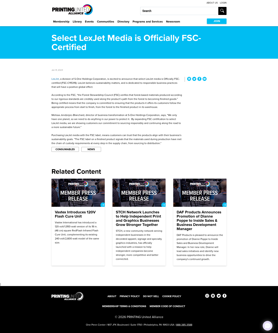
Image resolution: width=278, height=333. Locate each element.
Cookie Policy (171, 296)
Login (223, 2)
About (111, 296)
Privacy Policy (130, 296)
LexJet (55, 79)
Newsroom (173, 21)
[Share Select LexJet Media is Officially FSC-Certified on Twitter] (194, 79)
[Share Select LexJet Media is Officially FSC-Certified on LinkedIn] (189, 79)
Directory (123, 21)
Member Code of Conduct (167, 306)
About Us (212, 2)
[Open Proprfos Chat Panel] (267, 326)
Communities (105, 21)
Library (77, 21)
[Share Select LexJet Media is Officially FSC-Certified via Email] (205, 79)
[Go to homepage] (67, 296)
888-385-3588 (184, 325)
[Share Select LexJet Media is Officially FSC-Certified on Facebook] (199, 79)
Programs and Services (148, 21)
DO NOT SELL (151, 296)
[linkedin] (213, 296)
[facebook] (224, 296)
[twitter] (219, 296)
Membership (61, 21)
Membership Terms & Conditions (124, 306)
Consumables (65, 149)
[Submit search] (222, 11)
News (91, 149)
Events (89, 21)
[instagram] (207, 296)
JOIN (216, 21)
